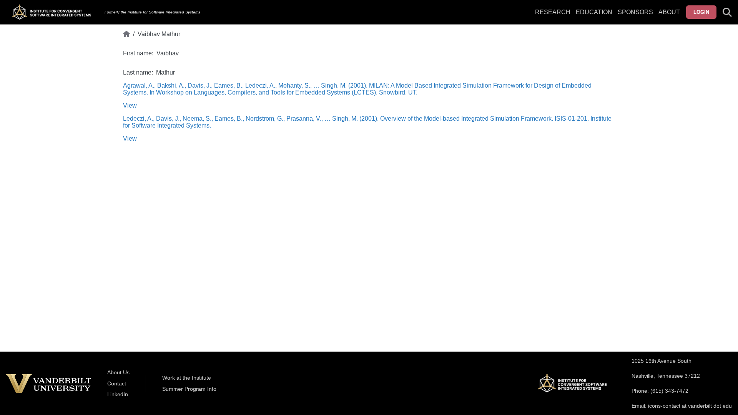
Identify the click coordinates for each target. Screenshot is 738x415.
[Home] (126, 34)
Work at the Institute (186, 378)
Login (701, 12)
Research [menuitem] (552, 12)
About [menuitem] (669, 12)
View (130, 105)
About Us (118, 372)
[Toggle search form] (727, 12)
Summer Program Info (189, 389)
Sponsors (635, 12)
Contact (116, 383)
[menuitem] (635, 17)
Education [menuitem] (594, 12)
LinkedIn (117, 394)
